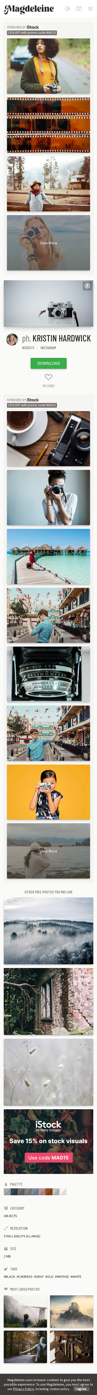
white (76, 1276)
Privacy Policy (23, 1389)
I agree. (81, 1389)
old (50, 1276)
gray (40, 1276)
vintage (63, 1276)
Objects (10, 1216)
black (10, 1276)
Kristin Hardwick (62, 338)
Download (48, 363)
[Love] (48, 377)
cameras (25, 1276)
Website (28, 347)
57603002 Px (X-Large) (22, 1236)
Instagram (48, 347)
